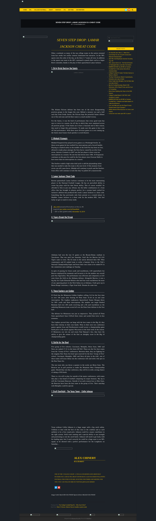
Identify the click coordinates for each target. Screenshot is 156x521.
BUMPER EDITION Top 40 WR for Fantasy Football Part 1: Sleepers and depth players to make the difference (121, 101)
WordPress (89, 518)
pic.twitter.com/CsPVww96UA (69, 209)
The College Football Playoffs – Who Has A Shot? (72, 505)
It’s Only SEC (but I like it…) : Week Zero (119, 52)
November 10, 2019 (79, 211)
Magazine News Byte (76, 518)
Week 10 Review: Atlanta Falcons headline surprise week (72, 507)
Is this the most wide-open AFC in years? (120, 113)
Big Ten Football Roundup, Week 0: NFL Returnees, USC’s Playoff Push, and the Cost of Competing (121, 87)
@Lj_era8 (56, 207)
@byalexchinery (88, 482)
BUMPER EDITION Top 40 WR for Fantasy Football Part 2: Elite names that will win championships (120, 69)
